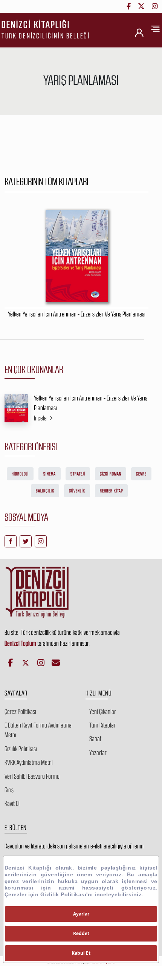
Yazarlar (98, 753)
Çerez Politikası (20, 711)
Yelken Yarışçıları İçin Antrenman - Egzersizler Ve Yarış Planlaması (90, 403)
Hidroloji (20, 474)
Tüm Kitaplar (102, 725)
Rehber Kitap (111, 491)
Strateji (77, 474)
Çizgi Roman (110, 474)
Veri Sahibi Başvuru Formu (32, 776)
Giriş (9, 790)
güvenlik (77, 491)
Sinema (49, 474)
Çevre (141, 474)
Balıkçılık (45, 491)
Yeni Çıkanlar (102, 711)
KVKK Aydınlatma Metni (29, 762)
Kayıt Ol (12, 803)
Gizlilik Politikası (21, 749)
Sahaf (95, 739)
